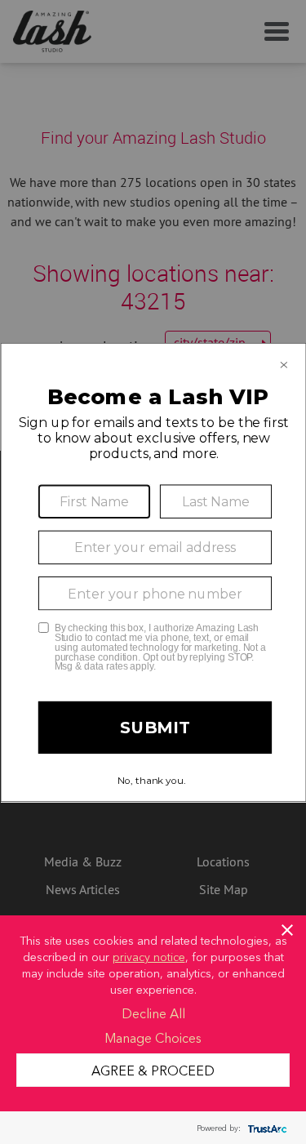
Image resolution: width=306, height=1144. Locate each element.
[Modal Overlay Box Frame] (153, 572)
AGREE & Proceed (153, 1070)
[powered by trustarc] (265, 1128)
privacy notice (149, 956)
